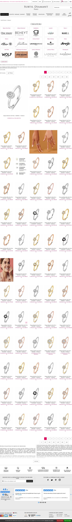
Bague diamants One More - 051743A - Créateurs (51, 223)
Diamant (22, 14)
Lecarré (50, 28)
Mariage (17, 14)
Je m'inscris (29, 481)
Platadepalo (65, 49)
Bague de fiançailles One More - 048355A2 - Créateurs (65, 249)
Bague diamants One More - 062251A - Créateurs (65, 95)
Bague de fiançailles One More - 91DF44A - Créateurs (50, 428)
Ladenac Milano (50, 49)
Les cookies (67, 515)
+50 (62, 76)
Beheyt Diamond (21, 28)
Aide (40, 1)
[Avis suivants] (71, 494)
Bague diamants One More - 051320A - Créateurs (36, 377)
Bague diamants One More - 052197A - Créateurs (51, 300)
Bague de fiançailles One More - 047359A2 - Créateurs (36, 402)
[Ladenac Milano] (50, 54)
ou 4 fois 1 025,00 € (37, 354)
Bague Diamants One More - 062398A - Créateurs (51, 95)
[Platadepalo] (65, 54)
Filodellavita (21, 38)
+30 (53, 76)
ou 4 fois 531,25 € (38, 97)
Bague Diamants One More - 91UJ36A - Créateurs (51, 326)
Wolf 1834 (6, 49)
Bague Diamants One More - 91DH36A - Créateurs (36, 428)
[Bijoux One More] (7, 33)
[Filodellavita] (21, 43)
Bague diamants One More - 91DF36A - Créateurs (7, 428)
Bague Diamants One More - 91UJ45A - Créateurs (21, 351)
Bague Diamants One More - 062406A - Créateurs (36, 172)
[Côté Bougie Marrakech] (21, 54)
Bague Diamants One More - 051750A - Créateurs (65, 172)
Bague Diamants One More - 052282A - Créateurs (21, 223)
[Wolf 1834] (6, 54)
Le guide (69, 14)
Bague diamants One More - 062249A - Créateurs (65, 121)
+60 (67, 76)
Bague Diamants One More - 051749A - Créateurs (65, 223)
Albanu (6, 38)
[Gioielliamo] (36, 33)
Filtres (11, 73)
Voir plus (36, 461)
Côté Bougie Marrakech (21, 49)
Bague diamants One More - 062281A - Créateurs (7, 146)
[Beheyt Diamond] (21, 33)
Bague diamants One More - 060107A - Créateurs (21, 198)
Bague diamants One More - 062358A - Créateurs (65, 146)
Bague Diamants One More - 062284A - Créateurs (51, 121)
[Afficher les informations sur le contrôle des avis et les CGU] (10, 496)
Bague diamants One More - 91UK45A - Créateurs (7, 351)
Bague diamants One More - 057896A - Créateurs (51, 402)
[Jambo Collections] (36, 54)
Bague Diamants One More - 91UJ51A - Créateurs (65, 351)
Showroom (34, 1)
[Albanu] (7, 43)
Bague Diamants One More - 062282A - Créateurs (21, 146)
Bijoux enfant (58, 14)
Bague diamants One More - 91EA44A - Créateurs (65, 428)
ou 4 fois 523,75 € (17, 118)
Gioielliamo (36, 28)
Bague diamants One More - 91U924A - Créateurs (65, 274)
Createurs (41, 14)
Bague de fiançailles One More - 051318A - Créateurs (6, 249)
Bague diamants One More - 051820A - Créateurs (7, 223)
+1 (41, 76)
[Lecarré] (50, 33)
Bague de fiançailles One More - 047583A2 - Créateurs (36, 223)
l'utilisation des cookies (49, 520)
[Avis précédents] (13, 494)
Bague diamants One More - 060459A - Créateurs (36, 198)
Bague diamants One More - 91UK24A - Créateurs (7, 300)
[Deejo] (65, 43)
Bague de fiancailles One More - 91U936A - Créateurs (21, 326)
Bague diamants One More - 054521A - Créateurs (36, 249)
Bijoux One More (6, 28)
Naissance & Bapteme (49, 14)
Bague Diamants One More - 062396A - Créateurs (36, 95)
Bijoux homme (35, 14)
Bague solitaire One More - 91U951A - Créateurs (36, 351)
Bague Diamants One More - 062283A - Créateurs (36, 121)
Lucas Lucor (4, 61)
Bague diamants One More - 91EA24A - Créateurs (65, 377)
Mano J (65, 28)
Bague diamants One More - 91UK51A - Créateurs (51, 351)
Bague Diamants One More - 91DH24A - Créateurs (7, 402)
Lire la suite (2, 69)
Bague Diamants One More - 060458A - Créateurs (51, 198)
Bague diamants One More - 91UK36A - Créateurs (36, 326)
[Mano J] (65, 33)
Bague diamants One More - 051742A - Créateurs (21, 274)
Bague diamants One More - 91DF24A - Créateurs (51, 377)
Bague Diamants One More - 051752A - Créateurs (21, 377)
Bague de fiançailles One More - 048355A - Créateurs (21, 249)
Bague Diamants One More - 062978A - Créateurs (51, 249)
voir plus (20, 494)
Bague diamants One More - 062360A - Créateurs (13, 115)
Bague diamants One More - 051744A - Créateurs (51, 172)
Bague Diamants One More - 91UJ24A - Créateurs (21, 300)
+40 (58, 76)
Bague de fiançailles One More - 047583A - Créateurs (65, 198)
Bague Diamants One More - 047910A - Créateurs (65, 402)
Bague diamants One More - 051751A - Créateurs (7, 377)
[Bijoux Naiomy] (51, 43)
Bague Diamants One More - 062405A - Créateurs (7, 172)
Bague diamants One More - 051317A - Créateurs (51, 274)
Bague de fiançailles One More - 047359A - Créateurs (21, 402)
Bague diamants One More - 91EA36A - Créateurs (21, 428)
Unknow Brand (36, 38)
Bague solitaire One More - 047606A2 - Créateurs (6, 326)
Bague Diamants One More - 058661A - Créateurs (65, 300)
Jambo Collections (36, 49)
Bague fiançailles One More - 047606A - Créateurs (36, 300)
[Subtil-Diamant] (36, 7)
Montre (11, 14)
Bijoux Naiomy (50, 38)
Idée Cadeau (64, 14)
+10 (45, 76)
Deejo (65, 38)
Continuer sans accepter (67, 518)
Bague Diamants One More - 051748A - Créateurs (36, 274)
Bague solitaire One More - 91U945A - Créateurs (65, 326)
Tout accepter (67, 520)
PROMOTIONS (4, 14)
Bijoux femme (28, 14)
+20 (49, 76)
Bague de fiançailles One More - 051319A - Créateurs (6, 198)
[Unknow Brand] (36, 43)
